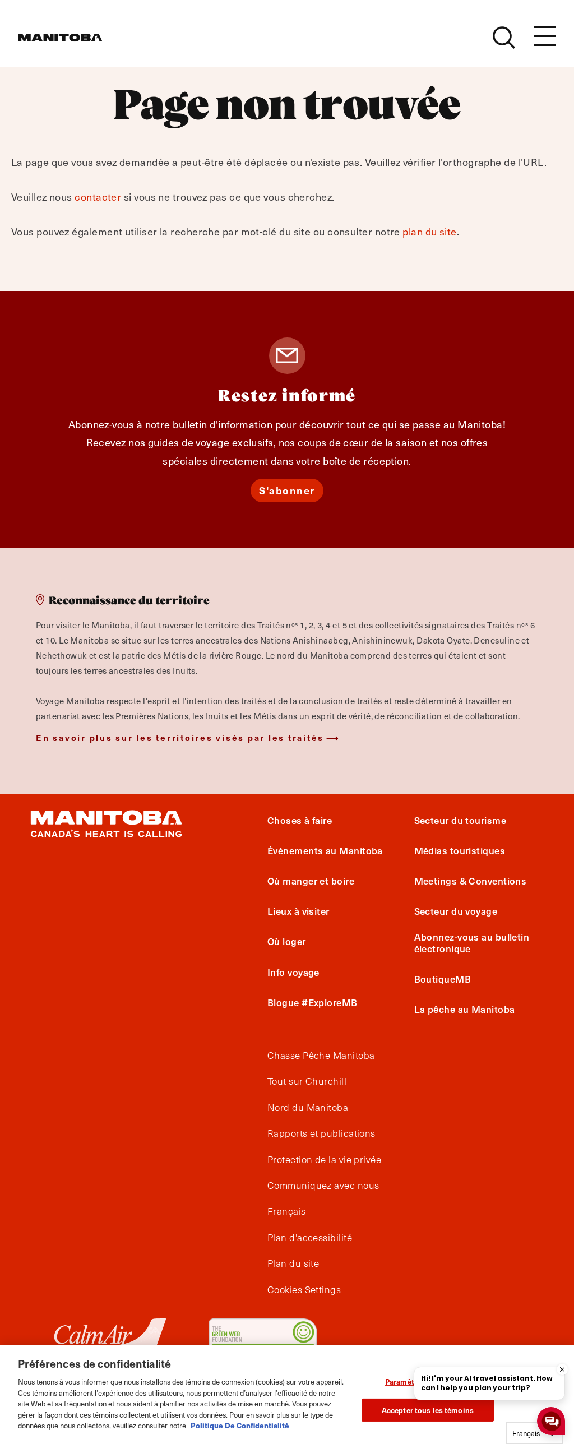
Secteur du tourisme (460, 820)
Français (286, 1211)
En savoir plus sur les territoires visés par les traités (180, 737)
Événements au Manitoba (325, 850)
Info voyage (293, 972)
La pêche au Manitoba (464, 1009)
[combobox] (534, 1433)
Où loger (286, 941)
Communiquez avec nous (323, 1185)
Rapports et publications (321, 1133)
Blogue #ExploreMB (312, 1002)
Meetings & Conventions (470, 880)
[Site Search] (504, 37)
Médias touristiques (460, 850)
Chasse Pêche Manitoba (320, 1055)
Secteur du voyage (456, 911)
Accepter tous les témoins (428, 1410)
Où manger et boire (310, 880)
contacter (98, 196)
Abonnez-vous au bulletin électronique (472, 942)
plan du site (429, 231)
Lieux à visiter (298, 911)
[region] (287, 1394)
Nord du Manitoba (307, 1107)
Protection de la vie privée (324, 1159)
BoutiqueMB (442, 978)
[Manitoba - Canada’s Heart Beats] (60, 37)
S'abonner (287, 490)
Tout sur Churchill (306, 1081)
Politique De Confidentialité (240, 1425)
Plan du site (293, 1263)
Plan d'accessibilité (309, 1237)
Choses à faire (299, 820)
